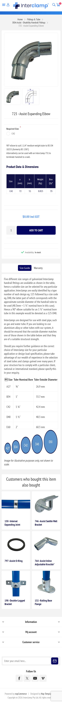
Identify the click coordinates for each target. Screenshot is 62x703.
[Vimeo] (43, 678)
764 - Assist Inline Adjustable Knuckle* (44, 562)
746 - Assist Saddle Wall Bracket (46, 522)
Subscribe (54, 660)
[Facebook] (19, 678)
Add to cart (36, 230)
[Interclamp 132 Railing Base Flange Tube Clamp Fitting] (46, 583)
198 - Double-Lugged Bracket (15, 602)
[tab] (24, 268)
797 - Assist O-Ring (14, 561)
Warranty (38, 268)
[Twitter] (27, 678)
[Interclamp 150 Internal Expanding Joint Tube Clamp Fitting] (16, 504)
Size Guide (25, 268)
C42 (13, 133)
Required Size (12, 128)
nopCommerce (21, 693)
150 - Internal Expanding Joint (12, 522)
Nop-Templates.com (49, 693)
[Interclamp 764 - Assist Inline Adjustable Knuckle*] (46, 544)
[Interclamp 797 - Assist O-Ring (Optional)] (16, 544)
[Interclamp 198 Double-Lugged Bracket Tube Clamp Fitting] (16, 583)
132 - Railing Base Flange (43, 602)
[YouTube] (35, 678)
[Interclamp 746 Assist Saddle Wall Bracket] (46, 504)
